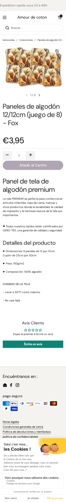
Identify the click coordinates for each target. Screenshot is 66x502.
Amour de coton (32, 17)
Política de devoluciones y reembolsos (27, 432)
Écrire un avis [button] (33, 344)
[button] (59, 17)
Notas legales (11, 422)
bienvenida (8, 40)
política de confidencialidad (20, 437)
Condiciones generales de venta (23, 427)
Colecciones (26, 40)
